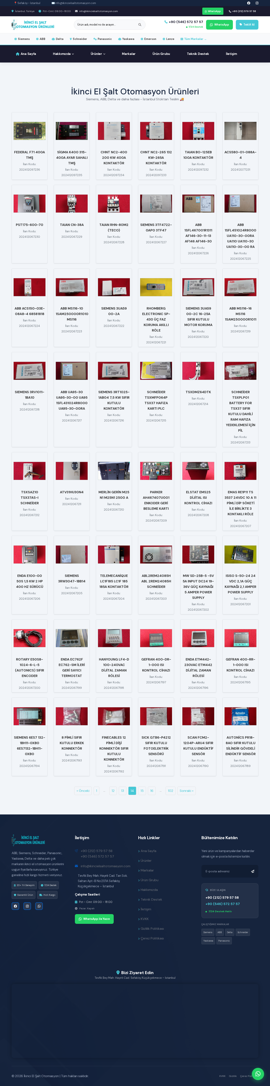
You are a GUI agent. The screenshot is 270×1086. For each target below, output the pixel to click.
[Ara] (140, 25)
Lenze (170, 39)
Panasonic (105, 39)
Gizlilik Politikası (152, 928)
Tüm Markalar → (195, 39)
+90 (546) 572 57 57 (186, 22)
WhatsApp (214, 11)
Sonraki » (186, 790)
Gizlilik (233, 1076)
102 (170, 790)
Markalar (129, 54)
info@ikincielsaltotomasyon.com (98, 11)
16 (151, 790)
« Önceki (83, 790)
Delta (59, 39)
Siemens (24, 39)
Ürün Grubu (161, 54)
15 (142, 790)
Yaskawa (128, 39)
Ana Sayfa (28, 54)
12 (113, 790)
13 (122, 790)
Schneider (80, 39)
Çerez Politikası (152, 938)
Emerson (150, 39)
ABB (42, 39)
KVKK (145, 919)
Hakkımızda (62, 54)
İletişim (231, 54)
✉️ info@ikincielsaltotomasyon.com (73, 3)
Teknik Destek (198, 54)
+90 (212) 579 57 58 (244, 11)
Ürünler (96, 54)
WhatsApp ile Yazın (96, 919)
